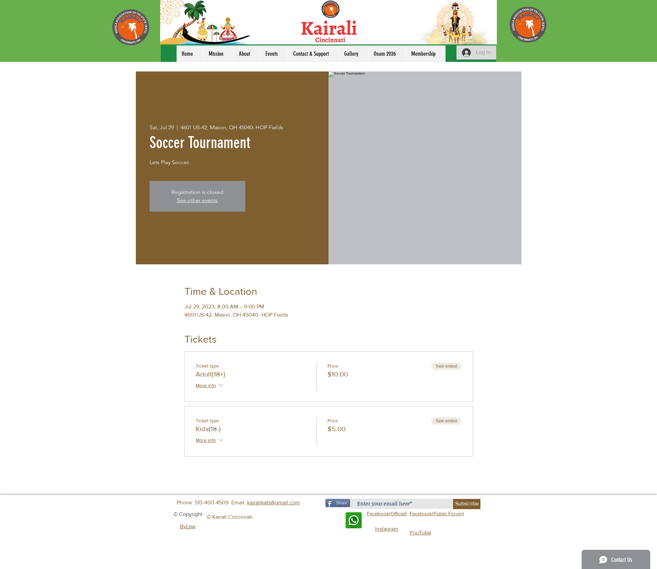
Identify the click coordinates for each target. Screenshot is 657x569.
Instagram (386, 529)
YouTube (420, 532)
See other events (197, 200)
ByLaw (188, 526)
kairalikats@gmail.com (273, 502)
